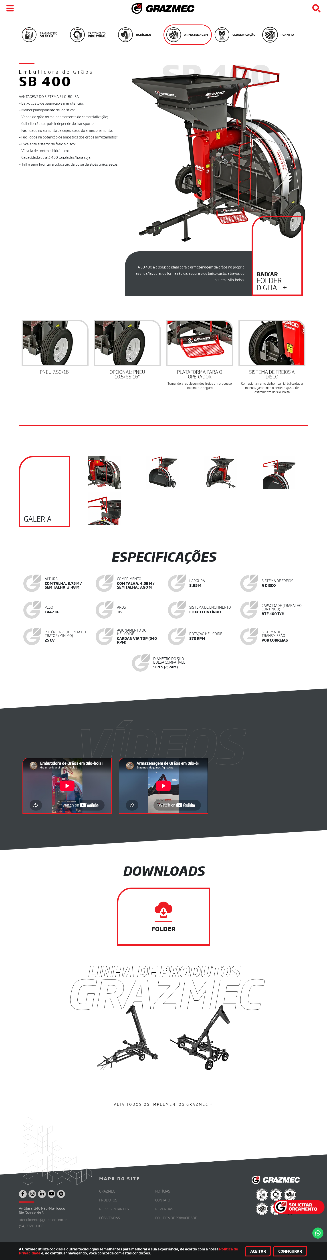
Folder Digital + (271, 281)
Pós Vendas (109, 1217)
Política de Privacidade (176, 1217)
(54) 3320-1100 (31, 1225)
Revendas (164, 1208)
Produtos (108, 1200)
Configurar (290, 1251)
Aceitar (258, 1251)
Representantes (114, 1208)
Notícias (162, 1191)
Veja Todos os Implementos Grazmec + (163, 1104)
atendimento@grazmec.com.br (43, 1219)
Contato (162, 1200)
